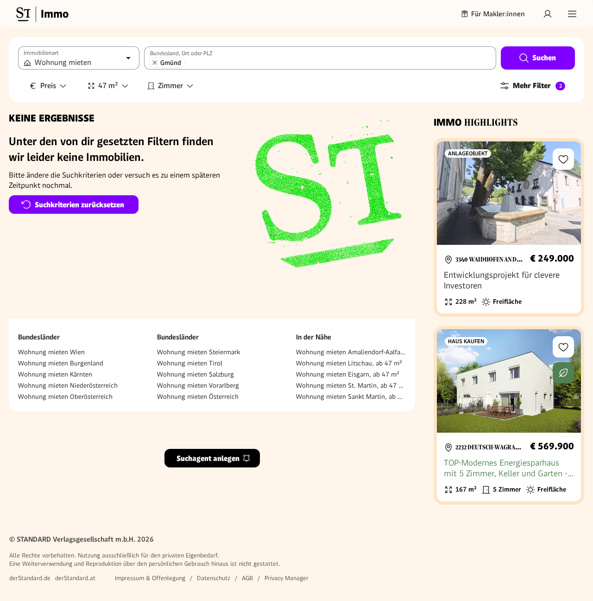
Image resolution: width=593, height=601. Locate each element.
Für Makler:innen (498, 14)
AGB (247, 578)
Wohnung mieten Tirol (189, 363)
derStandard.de (29, 578)
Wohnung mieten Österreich (198, 396)
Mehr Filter (537, 85)
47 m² (108, 85)
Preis (48, 85)
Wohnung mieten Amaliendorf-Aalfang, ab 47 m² (351, 352)
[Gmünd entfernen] (154, 62)
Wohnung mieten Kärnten (55, 374)
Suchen (544, 57)
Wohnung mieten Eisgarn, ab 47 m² (347, 374)
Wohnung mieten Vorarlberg (198, 385)
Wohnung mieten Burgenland (60, 363)
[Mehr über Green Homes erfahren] (563, 373)
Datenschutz (213, 578)
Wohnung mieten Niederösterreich (68, 385)
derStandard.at (75, 578)
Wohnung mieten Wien (51, 352)
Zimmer (170, 85)
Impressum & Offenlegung (150, 578)
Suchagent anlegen (208, 458)
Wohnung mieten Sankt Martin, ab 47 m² (351, 396)
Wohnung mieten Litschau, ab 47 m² (349, 363)
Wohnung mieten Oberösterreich (65, 396)
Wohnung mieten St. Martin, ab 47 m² (351, 385)
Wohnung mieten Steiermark (198, 352)
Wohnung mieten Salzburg (195, 374)
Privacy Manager (287, 578)
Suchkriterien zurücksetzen (79, 204)
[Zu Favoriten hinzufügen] (563, 159)
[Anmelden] (547, 14)
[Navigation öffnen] (572, 14)
